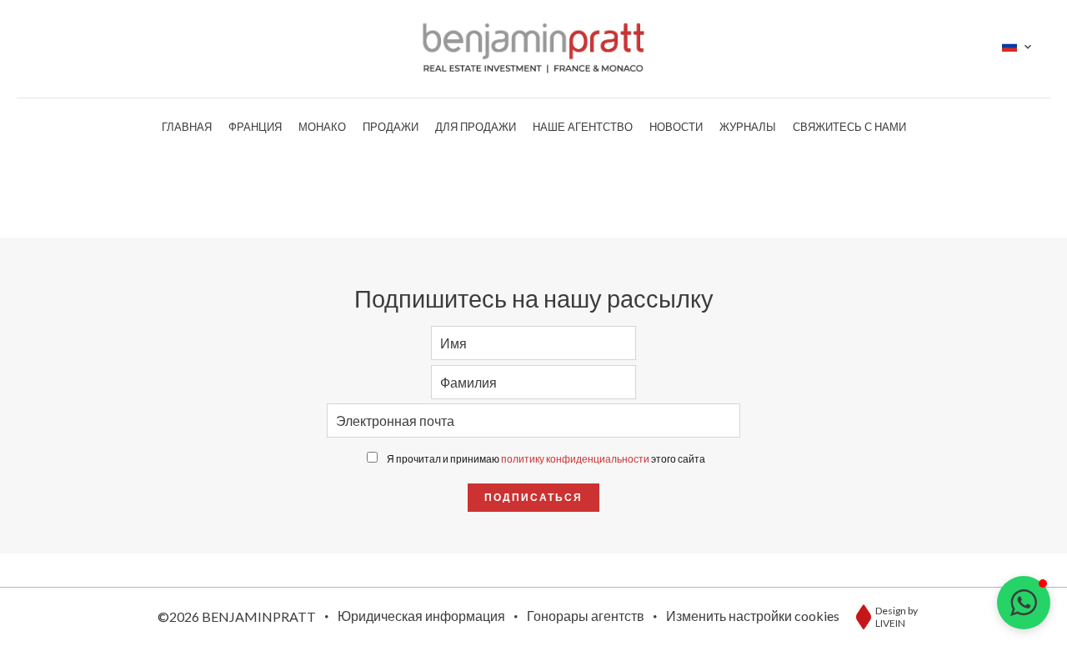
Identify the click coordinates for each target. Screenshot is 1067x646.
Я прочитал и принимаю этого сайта (546, 459)
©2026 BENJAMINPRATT (237, 616)
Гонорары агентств (585, 615)
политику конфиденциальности (575, 459)
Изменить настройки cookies (752, 615)
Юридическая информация (421, 615)
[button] (1023, 602)
